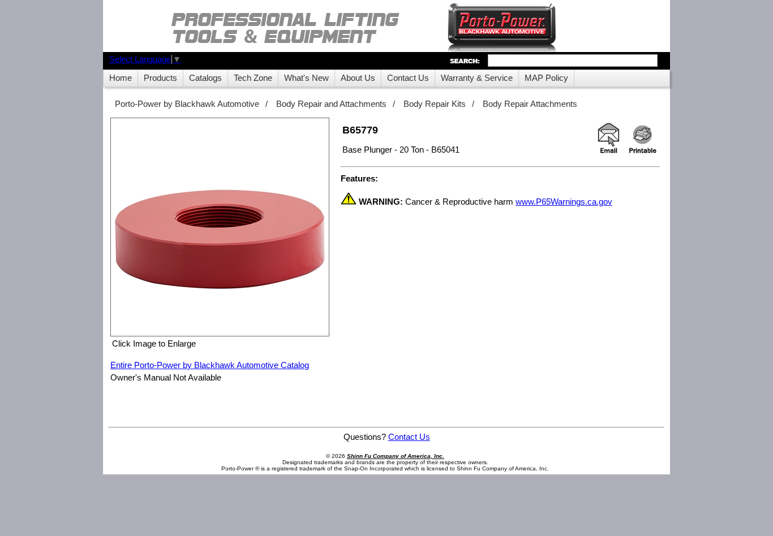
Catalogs (205, 78)
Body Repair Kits (434, 104)
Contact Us (408, 78)
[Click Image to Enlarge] (219, 227)
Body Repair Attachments (530, 104)
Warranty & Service (477, 78)
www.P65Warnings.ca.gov (564, 201)
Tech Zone (253, 78)
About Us (358, 78)
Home (120, 78)
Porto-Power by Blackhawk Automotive (187, 104)
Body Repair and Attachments (331, 104)
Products (160, 78)
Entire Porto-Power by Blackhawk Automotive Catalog (209, 365)
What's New (306, 78)
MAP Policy (546, 78)
